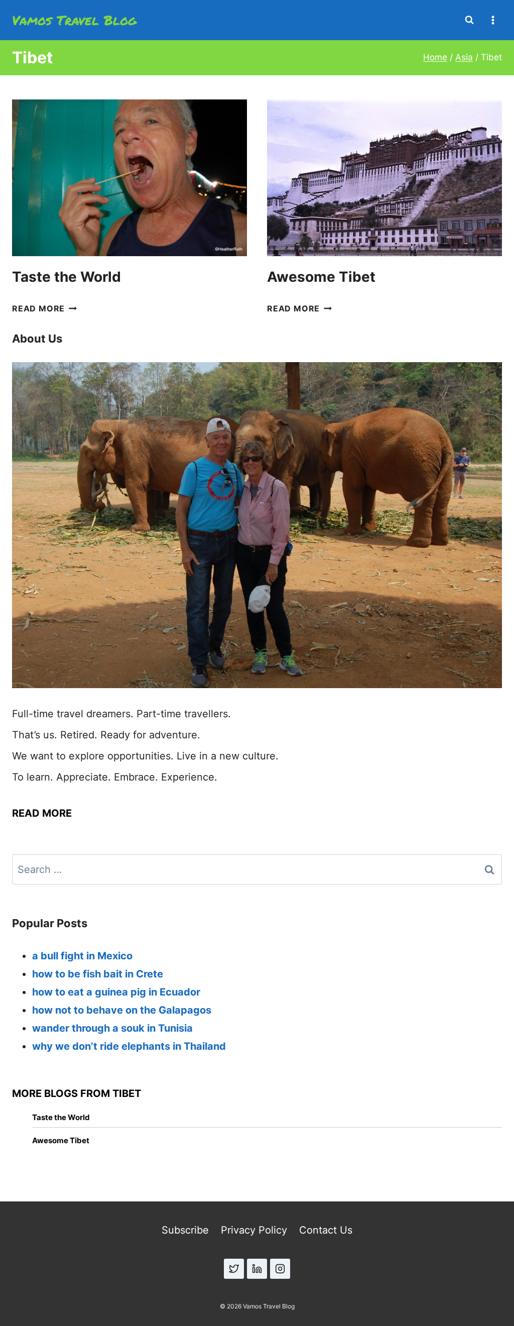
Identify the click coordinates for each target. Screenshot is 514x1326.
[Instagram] (280, 1269)
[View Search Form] (469, 20)
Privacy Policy (254, 1230)
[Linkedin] (257, 1269)
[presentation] (129, 177)
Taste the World (66, 276)
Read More (44, 308)
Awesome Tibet (321, 276)
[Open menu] (492, 20)
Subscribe (185, 1230)
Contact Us (325, 1230)
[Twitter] (234, 1269)
